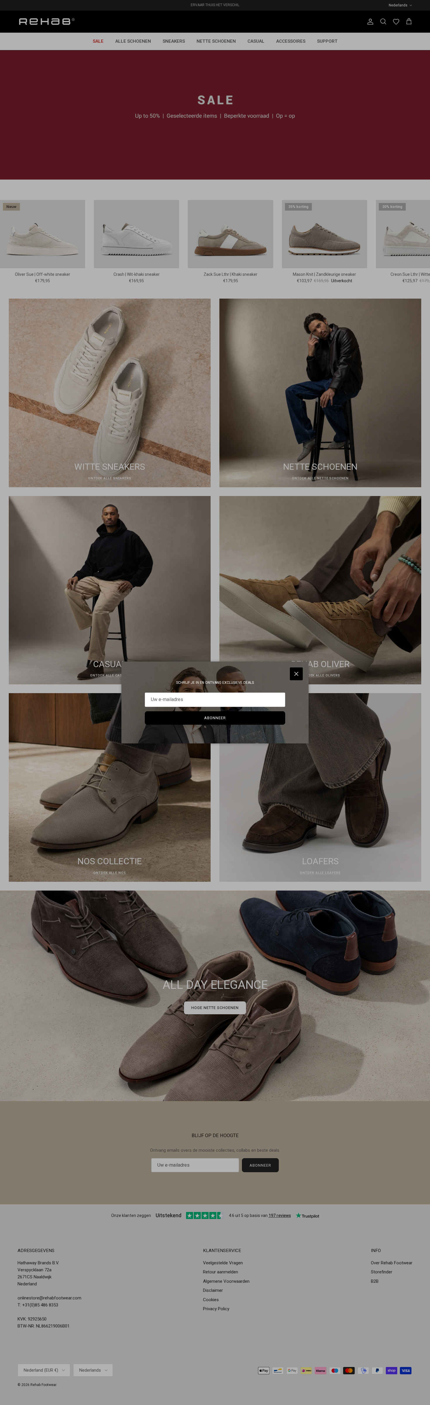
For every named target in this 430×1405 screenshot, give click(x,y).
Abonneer (215, 718)
